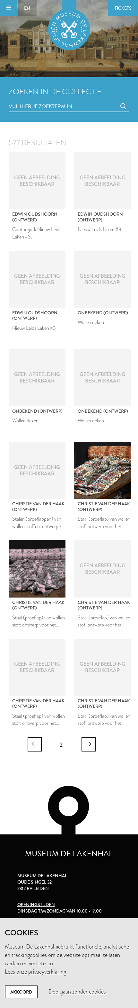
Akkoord (21, 992)
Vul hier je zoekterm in (28, 99)
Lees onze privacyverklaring (35, 972)
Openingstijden (36, 904)
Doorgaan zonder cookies (77, 991)
